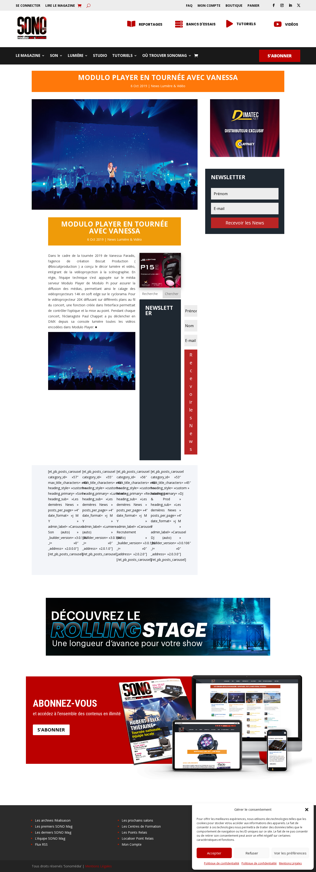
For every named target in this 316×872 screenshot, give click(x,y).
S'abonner (280, 55)
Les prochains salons (137, 820)
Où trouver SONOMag (164, 56)
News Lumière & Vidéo (168, 86)
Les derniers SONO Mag (53, 832)
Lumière (75, 56)
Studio (100, 56)
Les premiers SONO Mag (53, 826)
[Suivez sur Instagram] (282, 5)
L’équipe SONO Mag (50, 838)
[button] (306, 809)
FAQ (189, 6)
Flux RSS (41, 844)
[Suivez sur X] (298, 5)
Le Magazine (28, 56)
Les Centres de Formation (141, 826)
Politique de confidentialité (221, 863)
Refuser (251, 853)
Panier (253, 6)
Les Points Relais (134, 832)
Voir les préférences (290, 853)
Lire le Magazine (60, 6)
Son (54, 56)
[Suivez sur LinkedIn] (290, 5)
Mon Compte (209, 6)
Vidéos (291, 24)
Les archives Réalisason (53, 820)
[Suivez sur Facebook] (273, 5)
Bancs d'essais (201, 24)
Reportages (150, 24)
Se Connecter (28, 6)
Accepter (214, 853)
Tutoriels (246, 23)
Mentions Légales (290, 863)
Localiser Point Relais (138, 838)
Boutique (234, 6)
